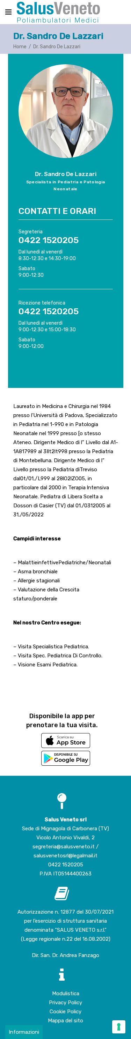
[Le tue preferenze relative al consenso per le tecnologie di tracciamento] (118, 1026)
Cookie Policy (65, 1011)
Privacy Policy (65, 1002)
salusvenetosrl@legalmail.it (65, 856)
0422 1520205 (65, 865)
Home (20, 47)
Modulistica (65, 993)
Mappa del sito (65, 1020)
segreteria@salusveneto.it (64, 846)
